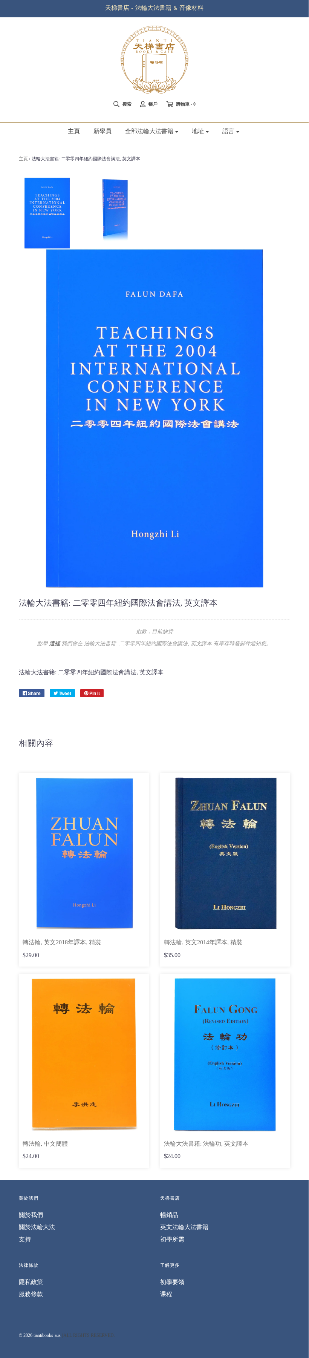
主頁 (74, 131)
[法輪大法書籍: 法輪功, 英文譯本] (225, 1054)
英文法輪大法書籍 (184, 1227)
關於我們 (31, 1215)
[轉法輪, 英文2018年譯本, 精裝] (84, 853)
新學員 (102, 131)
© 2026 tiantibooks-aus (40, 1335)
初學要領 (172, 1282)
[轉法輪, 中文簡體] (84, 1054)
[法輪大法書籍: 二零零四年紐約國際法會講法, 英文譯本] (47, 213)
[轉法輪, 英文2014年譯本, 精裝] (225, 853)
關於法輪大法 (37, 1227)
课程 (166, 1294)
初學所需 (172, 1239)
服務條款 (31, 1294)
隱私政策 (31, 1282)
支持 (25, 1239)
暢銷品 (169, 1215)
